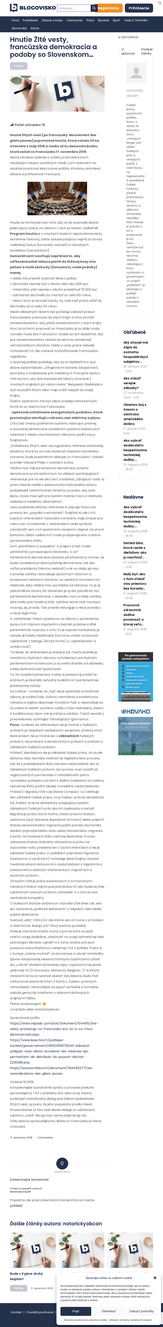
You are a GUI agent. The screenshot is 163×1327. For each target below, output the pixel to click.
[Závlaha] (135, 754)
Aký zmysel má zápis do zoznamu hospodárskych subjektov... (136, 352)
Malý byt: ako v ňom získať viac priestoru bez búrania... (134, 581)
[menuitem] (15, 20)
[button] (155, 1278)
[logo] (33, 8)
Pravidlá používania (40, 1312)
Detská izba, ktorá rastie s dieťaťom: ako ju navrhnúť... (135, 550)
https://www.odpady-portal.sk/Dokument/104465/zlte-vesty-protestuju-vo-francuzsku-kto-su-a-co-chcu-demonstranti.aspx (54, 1029)
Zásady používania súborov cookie (85, 1320)
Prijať (75, 1311)
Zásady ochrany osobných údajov (130, 1320)
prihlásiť (16, 1205)
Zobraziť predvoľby (141, 1311)
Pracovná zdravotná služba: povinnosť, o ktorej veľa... (133, 615)
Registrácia (108, 8)
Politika (18, 66)
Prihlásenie (139, 8)
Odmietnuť (109, 1311)
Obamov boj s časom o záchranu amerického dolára (134, 414)
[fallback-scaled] (57, 94)
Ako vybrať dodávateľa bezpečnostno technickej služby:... (135, 450)
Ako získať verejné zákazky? (132, 383)
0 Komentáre (45, 1137)
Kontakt (16, 1312)
